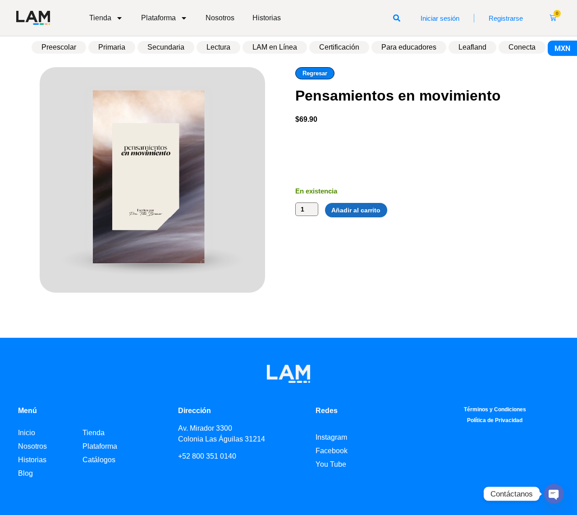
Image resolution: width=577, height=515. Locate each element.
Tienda (100, 18)
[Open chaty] (554, 494)
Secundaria (165, 47)
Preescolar (58, 47)
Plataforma (158, 18)
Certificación (339, 47)
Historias (266, 18)
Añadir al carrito (355, 210)
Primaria (111, 47)
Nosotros (220, 18)
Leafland (472, 47)
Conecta (522, 47)
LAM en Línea (274, 47)
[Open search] (396, 18)
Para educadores (408, 47)
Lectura (218, 47)
